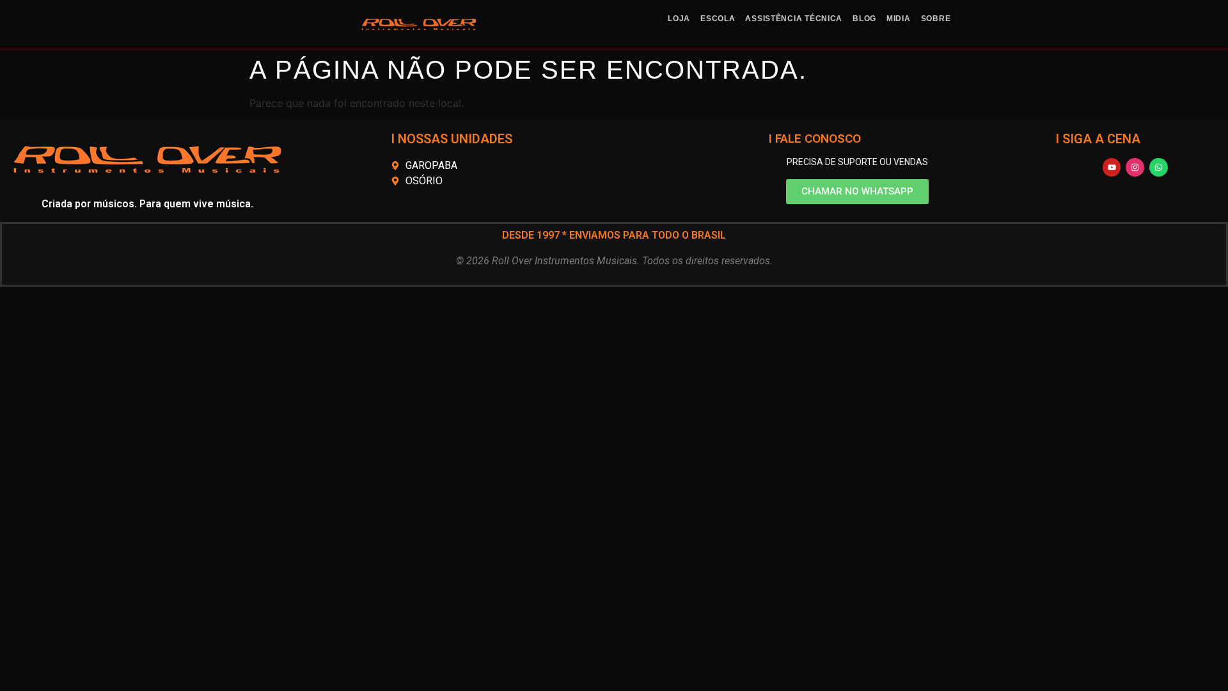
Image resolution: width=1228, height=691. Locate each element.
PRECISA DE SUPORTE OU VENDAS (857, 162)
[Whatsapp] (1158, 167)
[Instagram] (1135, 167)
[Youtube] (1112, 167)
